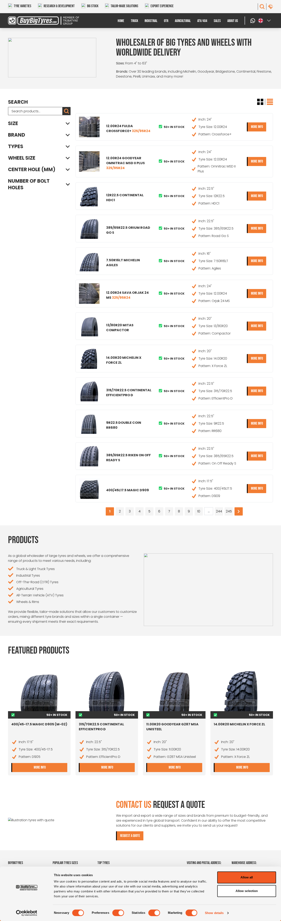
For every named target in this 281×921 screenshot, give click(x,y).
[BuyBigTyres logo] (41, 20)
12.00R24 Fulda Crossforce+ (128, 128)
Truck (134, 21)
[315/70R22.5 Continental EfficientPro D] (106, 690)
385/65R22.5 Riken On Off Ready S (128, 457)
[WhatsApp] (253, 20)
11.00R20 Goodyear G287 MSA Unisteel (172, 727)
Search (18, 102)
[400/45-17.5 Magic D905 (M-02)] (39, 690)
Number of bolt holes (29, 184)
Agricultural (183, 21)
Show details (214, 913)
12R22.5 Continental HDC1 (125, 197)
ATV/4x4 (202, 21)
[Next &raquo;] (239, 511)
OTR (166, 21)
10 (198, 511)
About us (232, 21)
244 (219, 511)
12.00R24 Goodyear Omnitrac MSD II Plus (125, 163)
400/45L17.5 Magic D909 (127, 490)
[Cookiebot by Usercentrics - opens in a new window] (27, 913)
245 (229, 511)
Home (121, 21)
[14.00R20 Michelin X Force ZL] (241, 690)
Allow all (246, 877)
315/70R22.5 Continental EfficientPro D (128, 392)
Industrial (151, 21)
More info (258, 126)
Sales (217, 21)
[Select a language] (265, 20)
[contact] (270, 6)
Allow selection (247, 891)
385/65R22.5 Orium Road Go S (128, 230)
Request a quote (130, 836)
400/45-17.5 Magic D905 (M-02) (39, 724)
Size (13, 123)
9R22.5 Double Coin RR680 (123, 425)
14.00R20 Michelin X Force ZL (123, 360)
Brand (16, 135)
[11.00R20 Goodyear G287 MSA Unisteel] (174, 690)
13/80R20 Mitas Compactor (120, 327)
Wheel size (21, 158)
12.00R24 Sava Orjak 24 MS (127, 295)
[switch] (118, 912)
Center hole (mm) (31, 169)
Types (15, 146)
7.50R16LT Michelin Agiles (123, 262)
